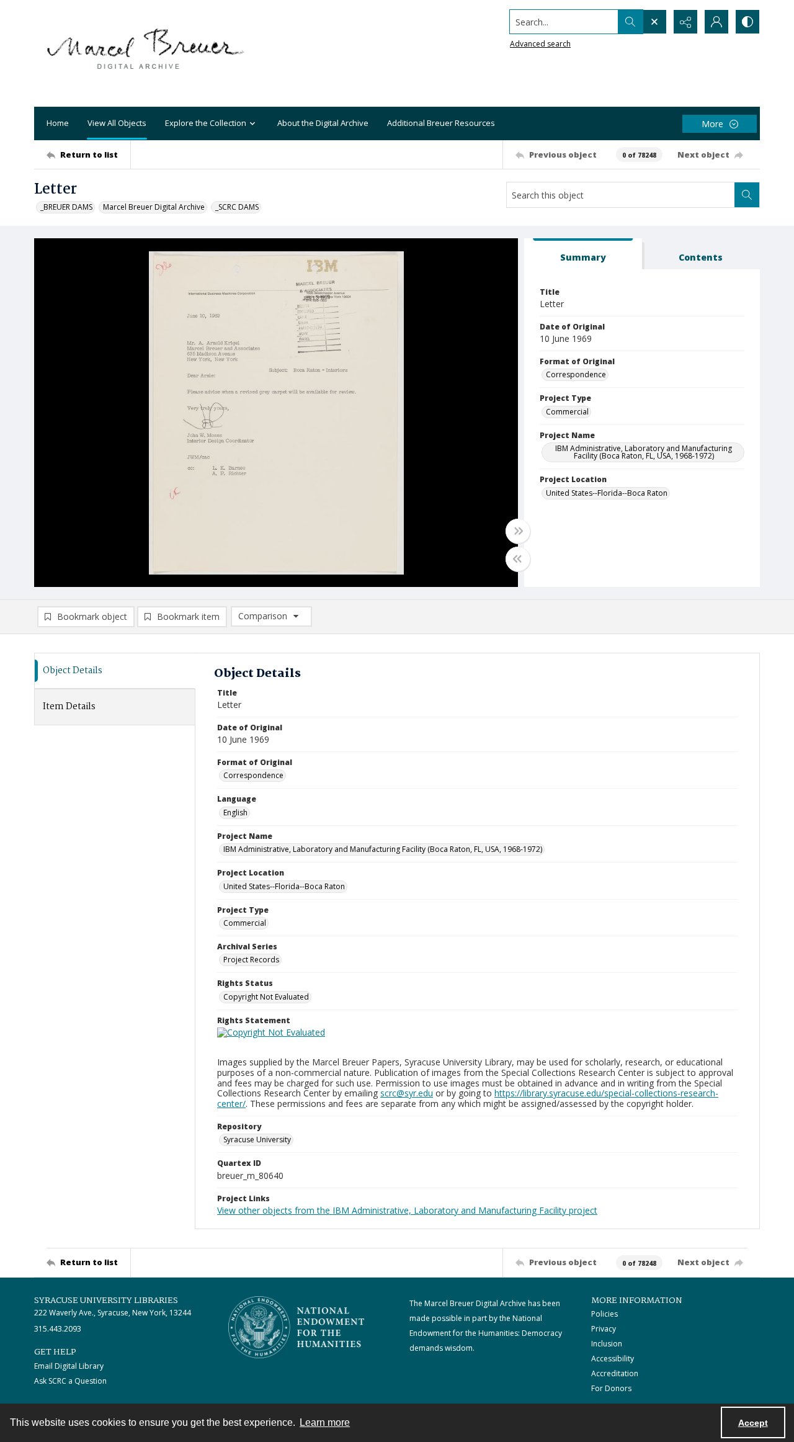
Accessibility (612, 1358)
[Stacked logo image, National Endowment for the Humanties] (296, 1327)
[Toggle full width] (518, 531)
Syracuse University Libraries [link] (106, 1300)
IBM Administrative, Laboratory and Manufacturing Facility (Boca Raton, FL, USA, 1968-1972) (643, 452)
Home (58, 122)
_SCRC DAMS (237, 207)
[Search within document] (746, 194)
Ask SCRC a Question (70, 1381)
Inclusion (606, 1343)
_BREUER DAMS (66, 207)
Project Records (251, 959)
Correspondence (576, 374)
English (235, 812)
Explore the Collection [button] (205, 122)
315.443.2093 (57, 1328)
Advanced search (540, 43)
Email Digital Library (69, 1366)
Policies (604, 1314)
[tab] (583, 254)
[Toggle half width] (518, 559)
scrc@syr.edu (406, 1093)
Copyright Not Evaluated (266, 997)
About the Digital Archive (322, 122)
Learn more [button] (325, 1422)
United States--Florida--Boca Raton (606, 493)
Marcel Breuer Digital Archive (154, 207)
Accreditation (614, 1373)
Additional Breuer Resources (441, 122)
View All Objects (116, 122)
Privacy (603, 1328)
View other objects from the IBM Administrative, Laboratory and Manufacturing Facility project (407, 1210)
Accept (753, 1423)
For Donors (611, 1388)
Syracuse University (257, 1139)
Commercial (567, 411)
